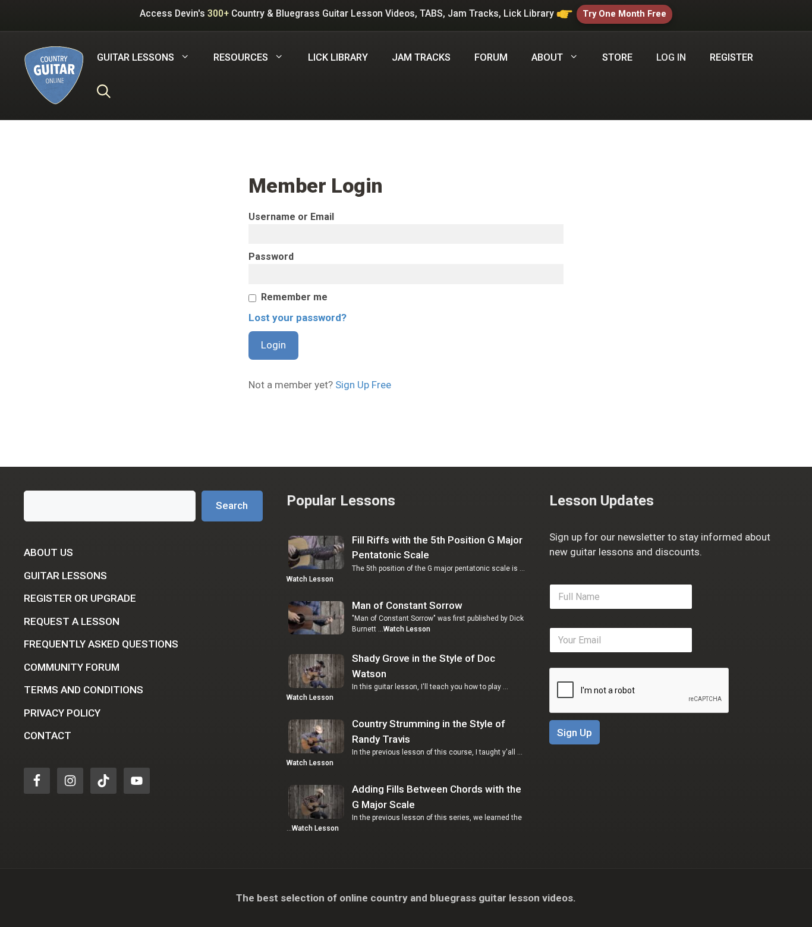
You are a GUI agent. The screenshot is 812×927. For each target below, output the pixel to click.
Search (232, 505)
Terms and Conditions (83, 690)
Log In (671, 57)
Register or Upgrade (80, 598)
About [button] (547, 57)
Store (617, 57)
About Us (48, 552)
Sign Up (574, 733)
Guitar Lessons (65, 576)
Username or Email (291, 216)
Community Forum (71, 667)
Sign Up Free (363, 385)
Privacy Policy (62, 713)
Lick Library (338, 57)
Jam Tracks (421, 57)
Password (271, 256)
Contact (47, 735)
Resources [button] (240, 57)
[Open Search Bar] (103, 93)
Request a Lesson (71, 621)
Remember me (294, 297)
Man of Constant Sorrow (407, 605)
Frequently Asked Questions (101, 644)
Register (731, 57)
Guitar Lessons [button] (135, 57)
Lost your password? (297, 317)
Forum (491, 57)
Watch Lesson (310, 579)
